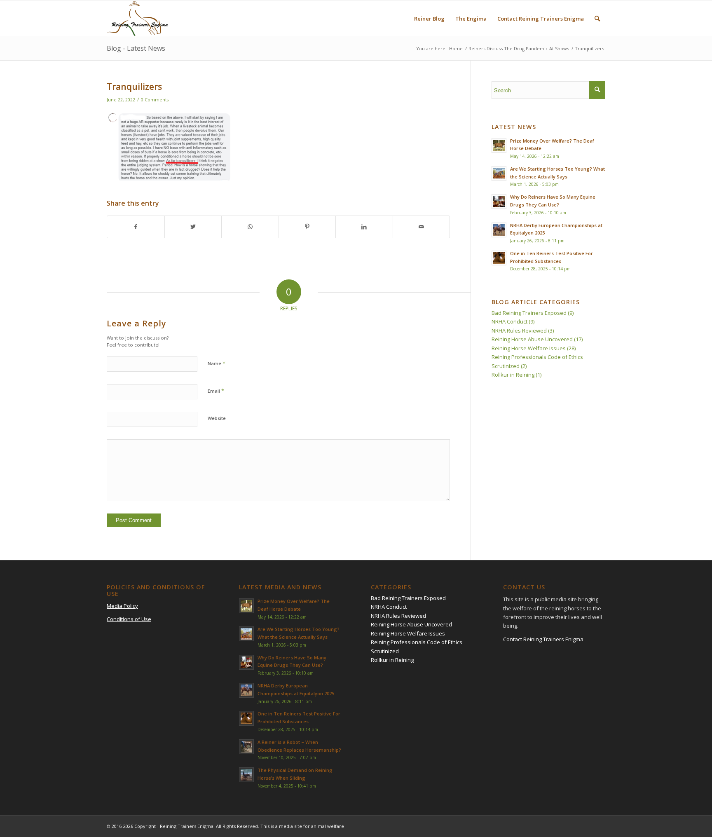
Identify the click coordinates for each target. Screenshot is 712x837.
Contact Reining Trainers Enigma (543, 639)
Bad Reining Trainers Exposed (529, 313)
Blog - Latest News (136, 48)
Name (216, 363)
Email (216, 390)
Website (217, 418)
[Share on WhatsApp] (250, 226)
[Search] (597, 18)
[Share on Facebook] (135, 226)
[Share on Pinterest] (307, 226)
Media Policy (122, 606)
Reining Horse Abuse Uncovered (532, 339)
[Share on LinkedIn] (364, 226)
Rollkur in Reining (513, 374)
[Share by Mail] (421, 226)
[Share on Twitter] (193, 226)
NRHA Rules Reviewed (519, 330)
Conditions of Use (129, 619)
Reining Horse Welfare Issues (529, 348)
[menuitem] (429, 18)
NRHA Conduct (509, 321)
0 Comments (155, 100)
